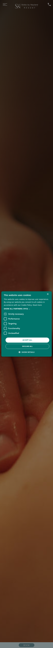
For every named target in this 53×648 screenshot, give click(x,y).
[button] (26, 309)
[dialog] (26, 324)
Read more (37, 305)
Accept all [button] (27, 340)
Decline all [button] (27, 346)
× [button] (48, 294)
